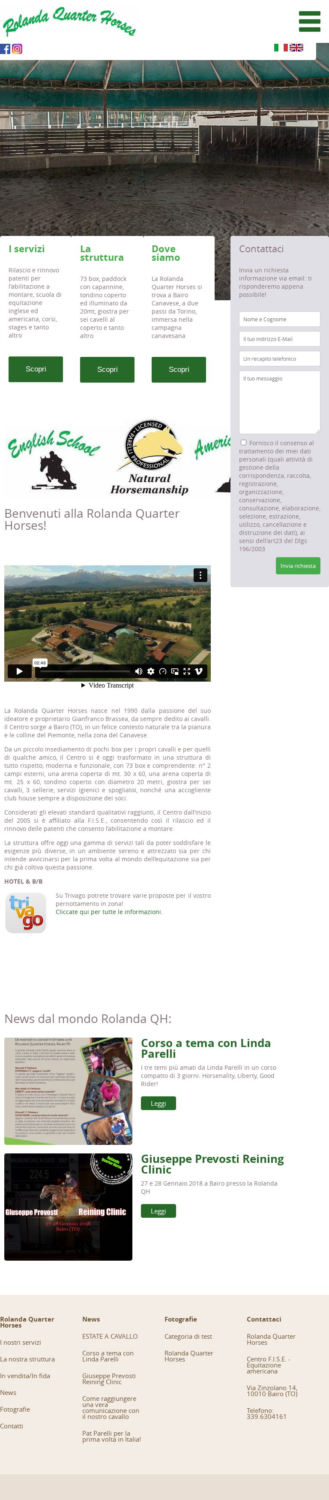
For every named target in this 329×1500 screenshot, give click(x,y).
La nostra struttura (27, 1359)
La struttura (102, 253)
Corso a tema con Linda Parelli (206, 1048)
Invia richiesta (298, 566)
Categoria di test (188, 1336)
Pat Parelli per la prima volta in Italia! (111, 1436)
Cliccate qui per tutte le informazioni (108, 912)
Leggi (158, 1103)
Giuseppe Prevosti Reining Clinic (212, 1164)
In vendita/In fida (25, 1375)
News (8, 1392)
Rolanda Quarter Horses (188, 1356)
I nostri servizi (20, 1342)
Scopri (36, 369)
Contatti (11, 1426)
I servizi (27, 248)
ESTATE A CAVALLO (110, 1336)
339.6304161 (267, 1416)
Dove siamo (166, 253)
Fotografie (15, 1409)
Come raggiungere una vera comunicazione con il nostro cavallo (110, 1407)
